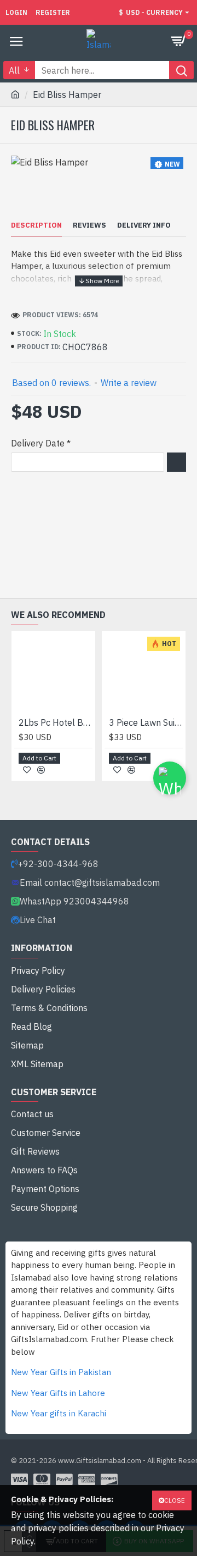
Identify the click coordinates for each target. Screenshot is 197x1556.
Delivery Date (38, 443)
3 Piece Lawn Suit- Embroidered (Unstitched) (146, 722)
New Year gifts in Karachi (58, 1413)
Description (36, 225)
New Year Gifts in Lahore (58, 1393)
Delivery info (144, 225)
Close (174, 1500)
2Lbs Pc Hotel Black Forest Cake (55, 722)
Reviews (89, 225)
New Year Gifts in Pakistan (61, 1372)
